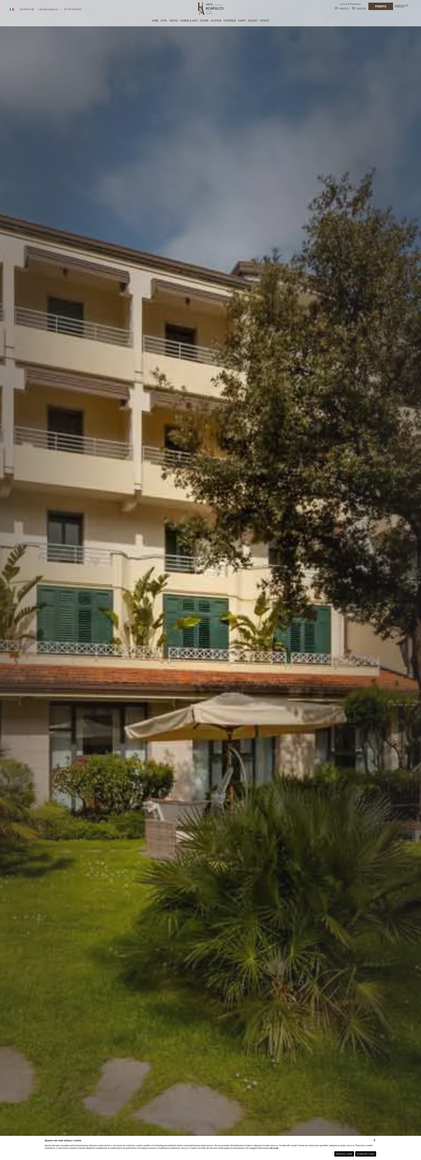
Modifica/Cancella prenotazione (402, 6)
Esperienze (230, 20)
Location (216, 20)
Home (155, 20)
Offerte (264, 20)
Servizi (174, 20)
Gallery (253, 20)
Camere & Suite (189, 20)
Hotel (164, 20)
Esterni (204, 20)
